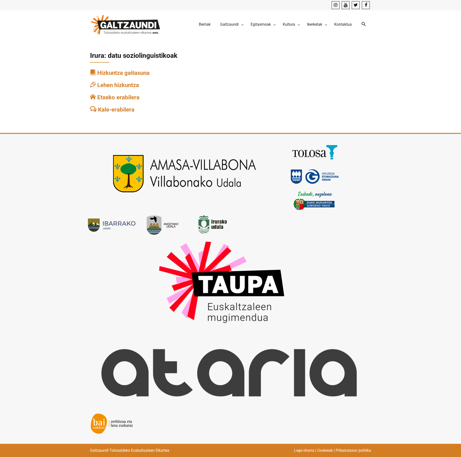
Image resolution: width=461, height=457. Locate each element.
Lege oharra (304, 450)
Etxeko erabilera (118, 97)
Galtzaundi (229, 24)
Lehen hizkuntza (117, 85)
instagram (336, 5)
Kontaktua (343, 24)
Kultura (289, 24)
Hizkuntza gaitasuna (123, 73)
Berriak (205, 24)
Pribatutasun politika (353, 450)
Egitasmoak (261, 24)
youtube (346, 5)
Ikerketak (314, 24)
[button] (364, 24)
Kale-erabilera (115, 109)
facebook (366, 5)
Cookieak (325, 450)
